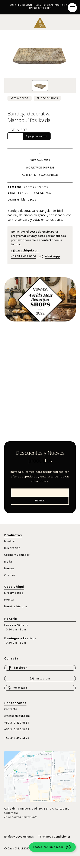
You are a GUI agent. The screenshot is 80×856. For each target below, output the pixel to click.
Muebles (10, 541)
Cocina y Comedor (17, 555)
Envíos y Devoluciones (19, 836)
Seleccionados (47, 98)
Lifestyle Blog (14, 593)
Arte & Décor (19, 98)
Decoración (12, 548)
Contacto (10, 709)
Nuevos (9, 568)
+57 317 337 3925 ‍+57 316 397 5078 (16, 734)
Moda (8, 561)
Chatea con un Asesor (48, 847)
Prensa (9, 599)
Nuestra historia (16, 606)
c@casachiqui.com (25, 250)
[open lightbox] (40, 85)
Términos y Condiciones (54, 836)
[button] (72, 7)
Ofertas (9, 575)
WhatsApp (52, 256)
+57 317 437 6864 (23, 256)
